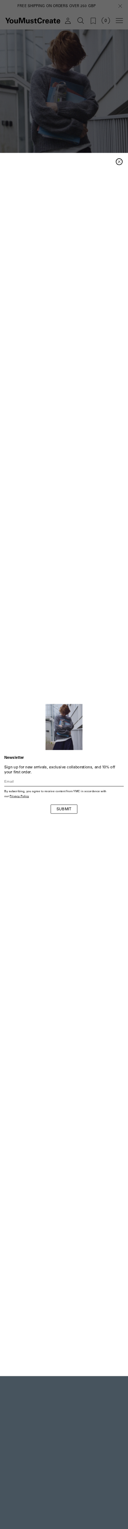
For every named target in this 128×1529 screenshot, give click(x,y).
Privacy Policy (19, 796)
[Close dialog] (119, 162)
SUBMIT (64, 809)
